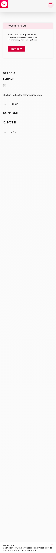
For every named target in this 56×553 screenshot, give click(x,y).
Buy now (16, 48)
